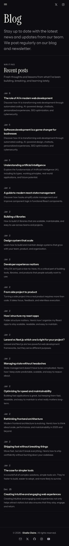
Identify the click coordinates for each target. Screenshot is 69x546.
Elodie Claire (29, 532)
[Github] (34, 539)
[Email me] (20, 539)
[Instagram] (63, 4)
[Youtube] (48, 539)
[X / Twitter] (56, 4)
